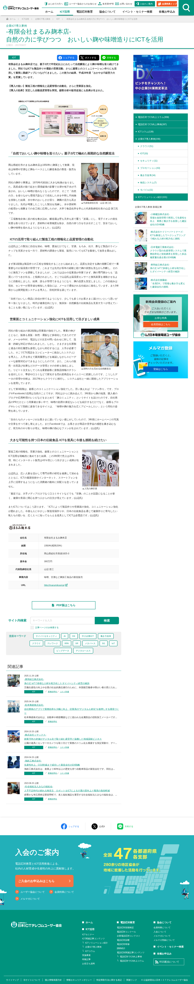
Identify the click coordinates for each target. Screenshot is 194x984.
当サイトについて (31, 980)
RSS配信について (169, 962)
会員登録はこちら (160, 324)
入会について (160, 932)
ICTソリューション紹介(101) (152, 197)
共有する (129, 826)
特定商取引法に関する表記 (109, 980)
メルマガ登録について (164, 940)
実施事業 (86, 955)
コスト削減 (64, 692)
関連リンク (131, 980)
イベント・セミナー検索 (137, 11)
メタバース (90, 643)
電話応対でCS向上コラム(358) (153, 117)
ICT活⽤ (65, 11)
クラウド (36, 643)
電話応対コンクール (126, 932)
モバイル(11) (146, 189)
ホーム (49, 11)
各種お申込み (167, 11)
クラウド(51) (146, 146)
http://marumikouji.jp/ (54, 585)
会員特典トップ (169, 4)
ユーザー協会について (32, 892)
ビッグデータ (62, 650)
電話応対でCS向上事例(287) (152, 124)
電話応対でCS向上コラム (132, 961)
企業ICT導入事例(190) (149, 139)
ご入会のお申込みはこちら (36, 881)
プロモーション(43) (150, 168)
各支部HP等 (108, 4)
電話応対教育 (84, 11)
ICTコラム (90, 951)
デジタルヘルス (83, 650)
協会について (107, 11)
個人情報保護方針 (53, 980)
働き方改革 (105, 636)
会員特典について (64, 892)
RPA (67, 643)
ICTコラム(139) (146, 131)
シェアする (74, 826)
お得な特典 (161, 318)
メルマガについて (30, 898)
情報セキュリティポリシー (79, 980)
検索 (107, 620)
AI (65, 636)
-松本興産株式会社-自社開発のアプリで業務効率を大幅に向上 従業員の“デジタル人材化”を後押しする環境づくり (71, 709)
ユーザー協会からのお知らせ (83, 4)
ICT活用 (90, 929)
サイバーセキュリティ (46, 636)
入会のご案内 (146, 4)
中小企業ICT (88, 636)
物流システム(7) (148, 182)
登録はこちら (160, 369)
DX (73, 636)
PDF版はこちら (65, 605)
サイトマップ (12, 980)
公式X (102, 826)
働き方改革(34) (148, 175)
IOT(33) (144, 153)
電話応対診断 (123, 940)
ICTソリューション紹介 (96, 943)
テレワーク (52, 643)
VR (76, 643)
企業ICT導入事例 (93, 947)
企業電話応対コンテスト (128, 936)
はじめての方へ (55, 4)
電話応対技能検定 (125, 927)
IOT (14, 57)
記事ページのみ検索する (47, 627)
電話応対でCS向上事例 (131, 956)
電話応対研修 (123, 944)
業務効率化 (52, 692)
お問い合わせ (126, 4)
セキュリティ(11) (148, 160)
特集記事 (86, 959)
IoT (113, 643)
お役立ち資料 (88, 963)
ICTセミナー (88, 934)
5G (103, 643)
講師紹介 (121, 948)
